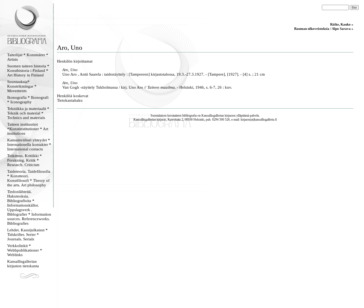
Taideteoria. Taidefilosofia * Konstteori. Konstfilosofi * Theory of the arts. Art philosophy (28, 178)
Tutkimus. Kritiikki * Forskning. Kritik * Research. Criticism (24, 160)
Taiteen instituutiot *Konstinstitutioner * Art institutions (27, 128)
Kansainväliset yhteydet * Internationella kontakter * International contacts (29, 144)
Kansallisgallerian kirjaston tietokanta (23, 263)
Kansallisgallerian (212, 115)
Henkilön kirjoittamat (74, 61)
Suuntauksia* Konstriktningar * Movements (22, 86)
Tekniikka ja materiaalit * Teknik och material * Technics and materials (28, 113)
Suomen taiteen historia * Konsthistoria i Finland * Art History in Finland (28, 70)
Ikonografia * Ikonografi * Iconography (27, 99)
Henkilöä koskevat (72, 96)
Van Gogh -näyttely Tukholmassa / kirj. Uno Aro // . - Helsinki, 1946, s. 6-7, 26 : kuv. (147, 87)
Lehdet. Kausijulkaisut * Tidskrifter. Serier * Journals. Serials (27, 234)
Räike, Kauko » (341, 24)
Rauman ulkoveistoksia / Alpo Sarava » (323, 29)
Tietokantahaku (70, 100)
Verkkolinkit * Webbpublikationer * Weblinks (24, 250)
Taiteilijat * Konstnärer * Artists (27, 57)
